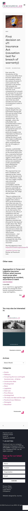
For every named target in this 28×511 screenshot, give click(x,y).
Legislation (7, 388)
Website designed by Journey (12, 495)
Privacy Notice (7, 488)
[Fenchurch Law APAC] (12, 5)
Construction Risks (10, 381)
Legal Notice (7, 489)
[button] (24, 5)
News (7, 31)
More (20, 295)
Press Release (8, 393)
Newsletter (7, 404)
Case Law (7, 390)
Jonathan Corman (11, 250)
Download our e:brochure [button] (15, 350)
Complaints (6, 491)
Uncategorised (7, 282)
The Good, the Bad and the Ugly (14, 397)
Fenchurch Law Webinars (12, 400)
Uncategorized (9, 395)
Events (6, 372)
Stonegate (7, 402)
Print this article (17, 411)
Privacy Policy (7, 486)
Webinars (7, 374)
